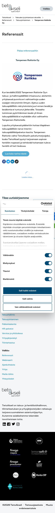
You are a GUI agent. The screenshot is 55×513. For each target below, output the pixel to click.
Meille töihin (7, 374)
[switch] (48, 263)
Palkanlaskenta (9, 324)
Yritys (4, 369)
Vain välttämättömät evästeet (27, 307)
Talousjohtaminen (10, 319)
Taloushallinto (8, 315)
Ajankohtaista (8, 365)
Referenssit (7, 355)
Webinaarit (7, 360)
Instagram (18, 424)
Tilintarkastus (8, 342)
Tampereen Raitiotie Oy (27, 60)
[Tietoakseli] (11, 8)
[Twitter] (8, 161)
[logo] (15, 441)
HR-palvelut (7, 329)
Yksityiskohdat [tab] (27, 211)
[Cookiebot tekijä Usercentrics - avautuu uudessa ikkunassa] (41, 204)
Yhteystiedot (8, 379)
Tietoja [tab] (45, 211)
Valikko (46, 8)
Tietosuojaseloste (34, 505)
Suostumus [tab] (10, 211)
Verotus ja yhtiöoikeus (12, 333)
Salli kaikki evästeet (27, 291)
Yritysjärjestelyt (9, 338)
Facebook (8, 424)
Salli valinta (27, 299)
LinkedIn (4, 424)
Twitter (13, 424)
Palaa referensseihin (27, 50)
